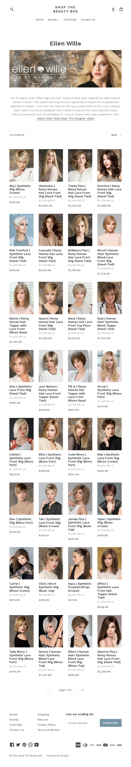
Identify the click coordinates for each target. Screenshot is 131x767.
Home (39, 19)
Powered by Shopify (57, 755)
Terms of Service (49, 729)
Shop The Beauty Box (65, 9)
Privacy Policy (46, 724)
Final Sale (70, 19)
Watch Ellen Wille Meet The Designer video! (65, 118)
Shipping (43, 714)
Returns (43, 719)
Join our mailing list (80, 714)
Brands (54, 19)
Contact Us (88, 19)
